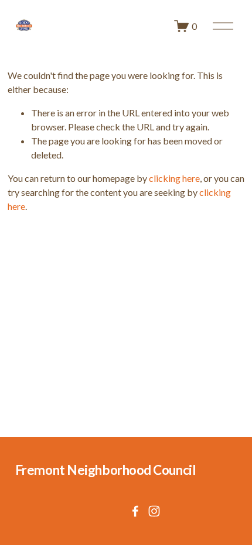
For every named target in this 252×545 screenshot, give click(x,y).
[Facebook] (135, 511)
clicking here (174, 178)
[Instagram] (154, 511)
